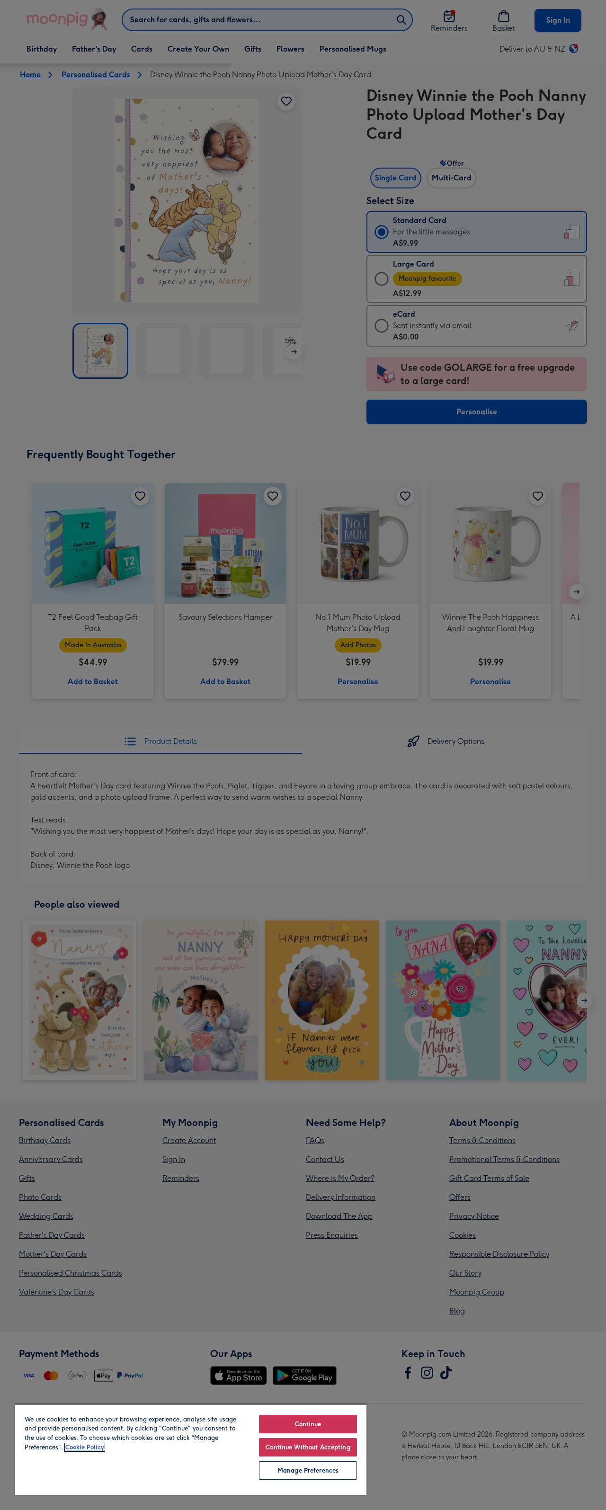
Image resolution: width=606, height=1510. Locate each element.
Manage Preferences (308, 1470)
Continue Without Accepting (308, 1447)
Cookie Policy (84, 1447)
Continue (308, 1424)
